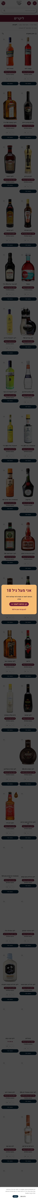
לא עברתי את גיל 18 (19, 609)
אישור (15, 1196)
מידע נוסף (23, 1196)
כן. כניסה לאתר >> (19, 604)
